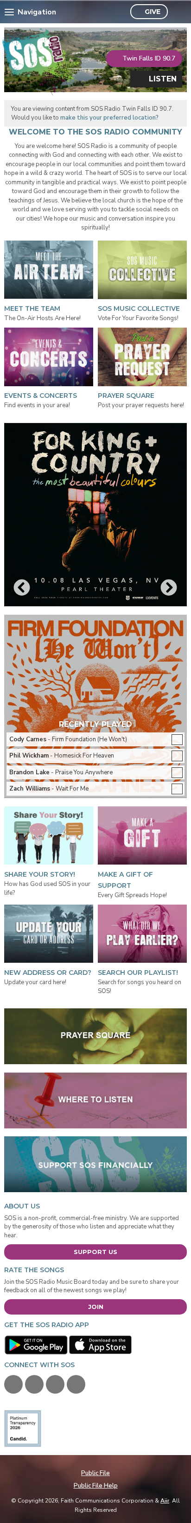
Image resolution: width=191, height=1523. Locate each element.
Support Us (95, 1251)
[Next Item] (169, 588)
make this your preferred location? (109, 118)
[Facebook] (13, 1384)
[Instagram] (76, 1384)
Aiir (164, 1500)
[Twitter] (34, 1384)
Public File (95, 1473)
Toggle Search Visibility (177, 12)
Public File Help (96, 1486)
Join (95, 1306)
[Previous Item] (22, 588)
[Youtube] (55, 1384)
